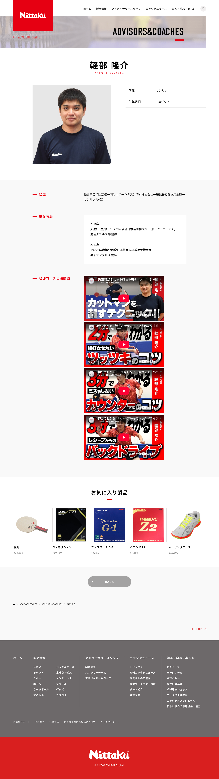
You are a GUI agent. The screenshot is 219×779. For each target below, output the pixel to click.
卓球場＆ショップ (177, 689)
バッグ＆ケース (65, 667)
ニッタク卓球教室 (177, 695)
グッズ (60, 689)
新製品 (37, 667)
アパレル (38, 695)
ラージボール (41, 689)
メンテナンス (64, 678)
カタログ (61, 695)
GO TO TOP (196, 629)
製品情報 (101, 9)
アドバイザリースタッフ (126, 9)
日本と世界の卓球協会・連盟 (184, 706)
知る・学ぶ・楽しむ (184, 9)
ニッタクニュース (156, 9)
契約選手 (90, 667)
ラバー (37, 678)
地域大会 (135, 695)
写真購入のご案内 (140, 678)
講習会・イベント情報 (143, 684)
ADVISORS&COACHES (52, 604)
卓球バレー (173, 678)
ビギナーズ (173, 667)
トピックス (136, 667)
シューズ (61, 684)
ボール (37, 684)
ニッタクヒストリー (111, 722)
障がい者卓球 (174, 684)
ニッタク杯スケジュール (181, 700)
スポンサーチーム (95, 672)
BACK (109, 582)
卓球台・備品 (64, 672)
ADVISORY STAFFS (29, 37)
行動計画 (54, 722)
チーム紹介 (136, 689)
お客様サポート (21, 722)
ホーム (87, 9)
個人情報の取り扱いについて (80, 722)
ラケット (38, 672)
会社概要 (40, 722)
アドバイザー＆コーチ (98, 678)
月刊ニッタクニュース (143, 672)
